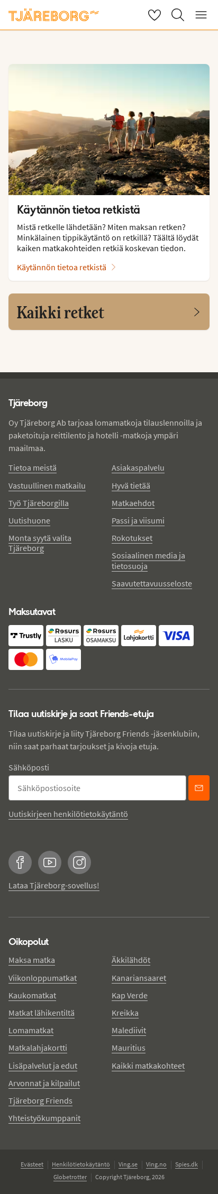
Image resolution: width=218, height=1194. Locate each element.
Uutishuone (29, 520)
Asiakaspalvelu (138, 467)
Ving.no (156, 1164)
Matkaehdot (133, 503)
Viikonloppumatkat (42, 977)
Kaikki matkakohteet (148, 1065)
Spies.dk (186, 1164)
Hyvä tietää (131, 485)
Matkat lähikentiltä (41, 1012)
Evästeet (32, 1164)
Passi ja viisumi (138, 520)
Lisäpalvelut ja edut (42, 1065)
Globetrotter (70, 1177)
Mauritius (129, 1047)
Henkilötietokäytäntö (81, 1164)
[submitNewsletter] (199, 788)
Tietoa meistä (32, 467)
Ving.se (128, 1164)
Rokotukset (132, 537)
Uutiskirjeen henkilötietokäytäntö (68, 814)
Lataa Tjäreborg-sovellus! (53, 885)
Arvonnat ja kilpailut (44, 1083)
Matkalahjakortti (37, 1047)
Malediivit (129, 1030)
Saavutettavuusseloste (152, 583)
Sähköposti (28, 767)
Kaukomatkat (32, 995)
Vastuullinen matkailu (47, 485)
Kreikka (125, 1012)
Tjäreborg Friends (40, 1100)
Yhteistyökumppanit (44, 1118)
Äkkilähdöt (131, 959)
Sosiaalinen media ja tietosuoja (148, 560)
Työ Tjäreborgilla (38, 503)
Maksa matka (31, 959)
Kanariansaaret (139, 977)
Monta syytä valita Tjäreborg (39, 542)
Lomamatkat (30, 1030)
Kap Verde (130, 995)
